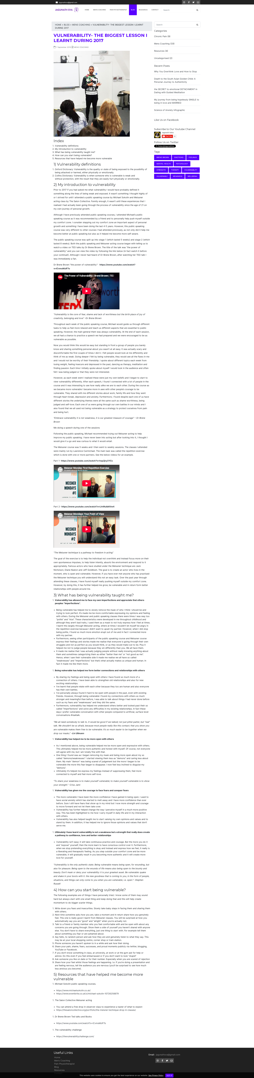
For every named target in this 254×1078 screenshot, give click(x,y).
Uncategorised (161, 58)
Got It (169, 1075)
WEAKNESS (177, 176)
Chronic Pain (160, 36)
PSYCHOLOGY (182, 164)
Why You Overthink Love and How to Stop (175, 71)
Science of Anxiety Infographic (169, 110)
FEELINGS (193, 157)
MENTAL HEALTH (164, 164)
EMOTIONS (178, 157)
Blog (133, 10)
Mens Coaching (81, 24)
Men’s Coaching (99, 10)
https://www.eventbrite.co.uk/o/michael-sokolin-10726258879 (87, 993)
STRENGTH (161, 170)
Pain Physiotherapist (118, 10)
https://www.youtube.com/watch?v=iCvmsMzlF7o (81, 1023)
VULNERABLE (162, 176)
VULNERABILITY (190, 170)
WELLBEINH (192, 176)
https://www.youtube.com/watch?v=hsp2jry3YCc (87, 460)
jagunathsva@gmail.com (68, 2)
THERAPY (175, 170)
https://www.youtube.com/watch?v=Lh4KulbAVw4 (87, 506)
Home (87, 10)
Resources (143, 10)
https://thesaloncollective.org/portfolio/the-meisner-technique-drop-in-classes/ (96, 1010)
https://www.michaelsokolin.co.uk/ (73, 990)
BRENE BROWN (163, 157)
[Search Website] (197, 10)
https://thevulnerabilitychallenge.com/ (75, 1036)
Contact (154, 10)
